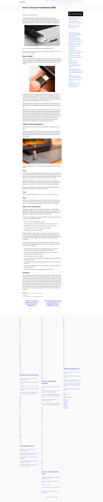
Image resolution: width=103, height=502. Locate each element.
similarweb (65, 406)
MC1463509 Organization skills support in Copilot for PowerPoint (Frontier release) (75, 40)
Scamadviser (66, 400)
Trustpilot (65, 405)
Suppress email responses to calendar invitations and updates (49, 400)
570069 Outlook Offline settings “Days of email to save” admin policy (74, 85)
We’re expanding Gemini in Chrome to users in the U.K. (72, 376)
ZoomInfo (65, 404)
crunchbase (65, 394)
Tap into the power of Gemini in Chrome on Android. (71, 373)
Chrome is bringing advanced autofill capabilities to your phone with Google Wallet (72, 380)
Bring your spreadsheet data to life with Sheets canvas (29, 383)
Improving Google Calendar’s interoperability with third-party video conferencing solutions (51, 404)
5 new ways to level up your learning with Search (50, 482)
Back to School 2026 (46, 484)
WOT (64, 398)
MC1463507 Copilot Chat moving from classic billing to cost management (75, 34)
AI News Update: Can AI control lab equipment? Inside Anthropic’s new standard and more (75, 72)
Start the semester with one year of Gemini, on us (51, 488)
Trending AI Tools (73, 19)
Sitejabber (65, 402)
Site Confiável (66, 408)
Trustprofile (65, 401)
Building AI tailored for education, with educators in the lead (27, 450)
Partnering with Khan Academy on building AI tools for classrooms (51, 478)
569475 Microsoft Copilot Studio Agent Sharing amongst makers (76, 57)
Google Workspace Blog (29, 375)
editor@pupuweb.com (77, 18)
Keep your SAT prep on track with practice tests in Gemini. (50, 492)
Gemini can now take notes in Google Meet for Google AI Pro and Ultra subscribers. (29, 393)
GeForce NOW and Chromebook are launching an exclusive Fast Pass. (29, 461)
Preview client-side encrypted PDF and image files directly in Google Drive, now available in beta (51, 396)
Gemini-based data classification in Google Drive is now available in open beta (50, 391)
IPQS (64, 395)
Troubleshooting (27, 296)
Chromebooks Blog (27, 446)
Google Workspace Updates (49, 382)
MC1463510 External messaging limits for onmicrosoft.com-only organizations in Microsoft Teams (75, 64)
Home (23, 296)
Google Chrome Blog (71, 369)
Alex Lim (25, 292)
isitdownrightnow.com (67, 397)
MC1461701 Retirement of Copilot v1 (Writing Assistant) (75, 77)
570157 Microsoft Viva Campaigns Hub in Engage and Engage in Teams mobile (76, 52)
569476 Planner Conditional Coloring (75, 80)
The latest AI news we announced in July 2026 (29, 386)
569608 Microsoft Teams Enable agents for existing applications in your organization (75, 46)
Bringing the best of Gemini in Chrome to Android (71, 389)
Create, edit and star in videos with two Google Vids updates (29, 389)
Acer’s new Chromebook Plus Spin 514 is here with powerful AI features (29, 465)
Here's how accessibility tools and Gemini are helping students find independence (29, 454)
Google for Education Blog (50, 473)
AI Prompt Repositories (74, 21)
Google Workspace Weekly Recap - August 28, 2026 (51, 387)
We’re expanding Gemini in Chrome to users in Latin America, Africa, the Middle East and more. (72, 385)
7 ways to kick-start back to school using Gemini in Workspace (28, 379)
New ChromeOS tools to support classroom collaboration (28, 458)
